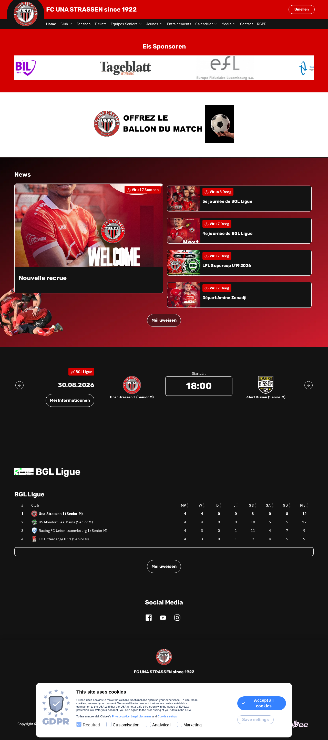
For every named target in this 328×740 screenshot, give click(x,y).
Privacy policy (120, 716)
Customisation (126, 725)
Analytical (161, 725)
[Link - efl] (179, 67)
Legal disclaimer (141, 716)
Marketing (192, 725)
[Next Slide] (308, 385)
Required (91, 725)
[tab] (53, 24)
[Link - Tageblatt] (79, 67)
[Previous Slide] (19, 385)
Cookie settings (167, 716)
